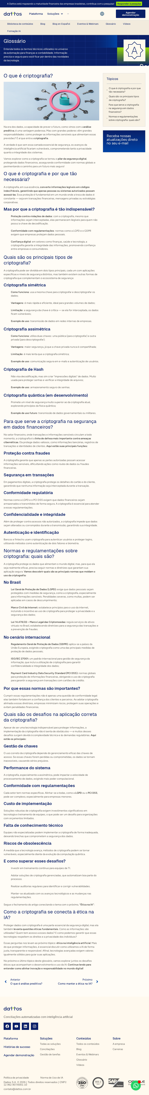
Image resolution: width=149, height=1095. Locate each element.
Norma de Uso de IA (51, 1077)
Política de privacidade (16, 1077)
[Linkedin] (25, 1026)
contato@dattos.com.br (17, 1089)
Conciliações (47, 1049)
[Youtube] (16, 1026)
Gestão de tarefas (50, 1054)
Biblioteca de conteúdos (20, 23)
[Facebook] (7, 1026)
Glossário (111, 23)
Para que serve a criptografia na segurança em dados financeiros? (124, 108)
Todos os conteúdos (87, 1043)
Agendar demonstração (19, 1055)
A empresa (119, 1043)
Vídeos (126, 23)
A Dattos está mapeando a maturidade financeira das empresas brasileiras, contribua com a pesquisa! (60, 3)
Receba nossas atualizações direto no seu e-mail (122, 139)
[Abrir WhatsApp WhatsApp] (136, 1085)
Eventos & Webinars (87, 23)
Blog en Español (61, 23)
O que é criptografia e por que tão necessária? (125, 90)
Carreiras (118, 1049)
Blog (42, 23)
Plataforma (11, 1038)
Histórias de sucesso (17, 1047)
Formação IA (14, 31)
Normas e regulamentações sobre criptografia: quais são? (124, 118)
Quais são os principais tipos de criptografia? (124, 98)
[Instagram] (34, 1026)
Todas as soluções (50, 1043)
